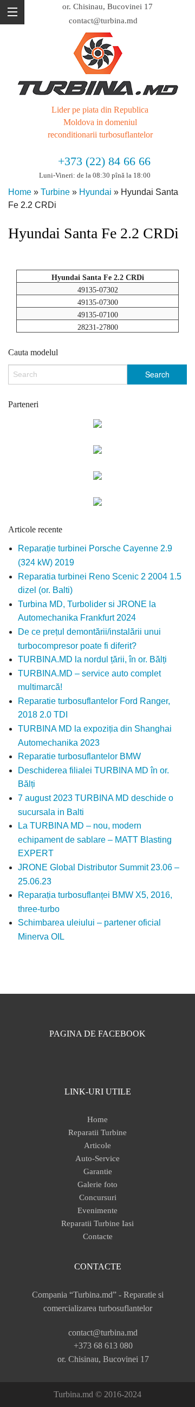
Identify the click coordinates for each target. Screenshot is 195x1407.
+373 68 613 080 (103, 1345)
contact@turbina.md (103, 20)
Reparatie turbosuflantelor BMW (79, 756)
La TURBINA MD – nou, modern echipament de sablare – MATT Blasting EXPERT (95, 839)
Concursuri (97, 1197)
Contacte (98, 1236)
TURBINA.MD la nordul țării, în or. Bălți (92, 659)
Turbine (55, 192)
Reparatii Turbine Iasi (97, 1223)
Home (19, 192)
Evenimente (97, 1210)
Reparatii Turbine (97, 1132)
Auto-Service (97, 1158)
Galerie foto (97, 1184)
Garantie (97, 1171)
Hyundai (95, 192)
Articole (97, 1145)
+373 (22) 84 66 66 (104, 161)
